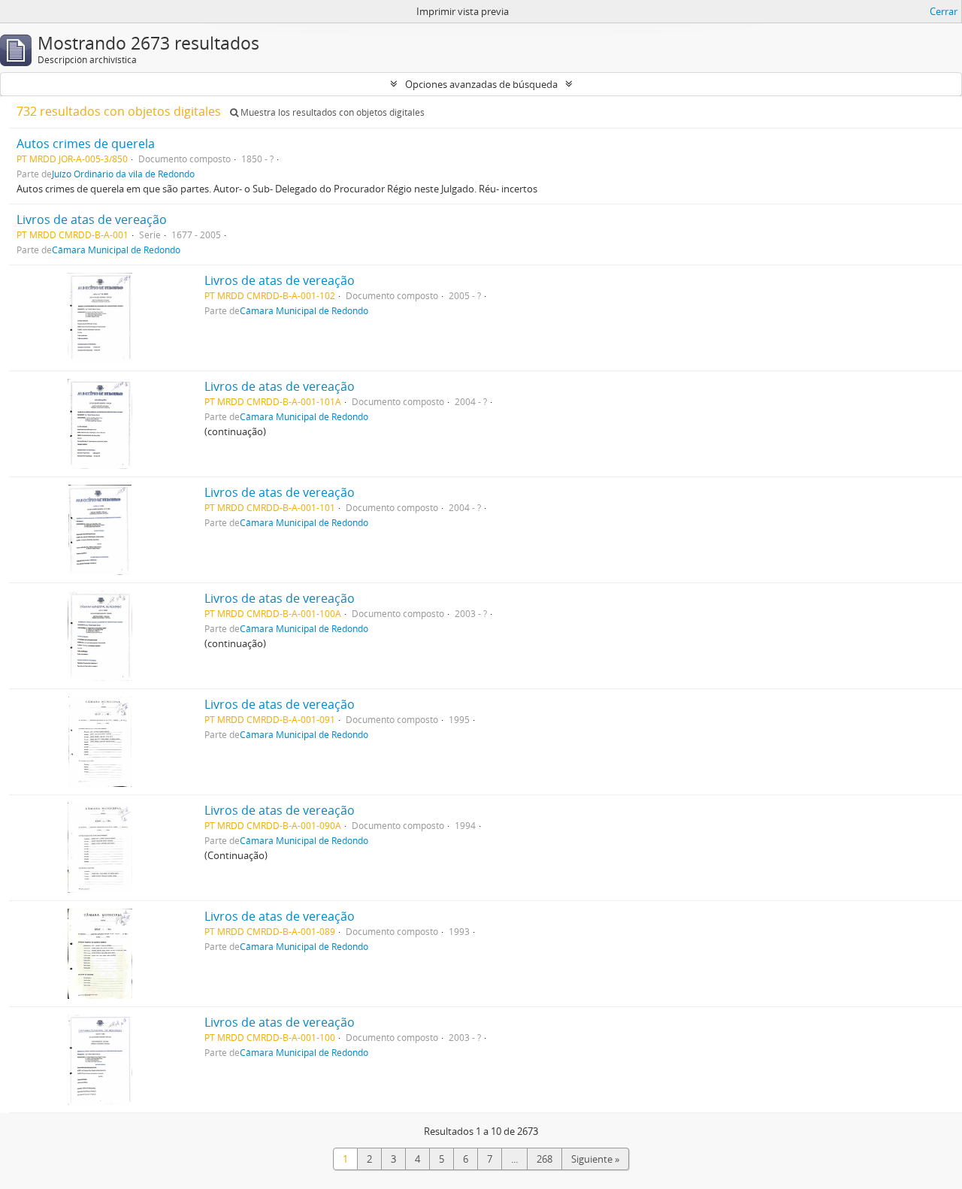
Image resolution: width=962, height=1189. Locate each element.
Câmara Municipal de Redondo (116, 250)
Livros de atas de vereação (92, 219)
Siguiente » (595, 1159)
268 (544, 1159)
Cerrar (943, 11)
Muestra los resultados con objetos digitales (331, 112)
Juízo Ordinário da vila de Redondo (123, 174)
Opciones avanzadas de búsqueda (481, 84)
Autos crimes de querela (86, 143)
